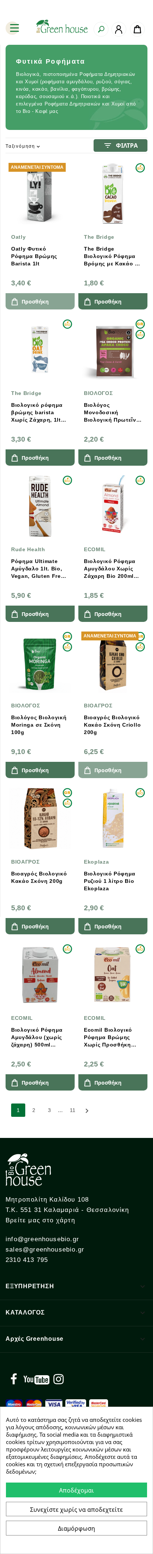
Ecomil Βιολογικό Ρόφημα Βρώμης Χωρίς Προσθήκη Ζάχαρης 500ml (108, 1037)
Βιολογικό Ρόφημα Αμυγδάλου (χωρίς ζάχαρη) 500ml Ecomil (37, 1037)
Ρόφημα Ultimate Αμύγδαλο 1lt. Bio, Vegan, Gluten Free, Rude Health (38, 569)
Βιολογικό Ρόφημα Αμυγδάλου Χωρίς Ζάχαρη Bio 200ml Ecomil (110, 569)
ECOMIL (95, 549)
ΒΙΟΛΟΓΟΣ (98, 393)
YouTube (36, 1379)
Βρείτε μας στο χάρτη (40, 1220)
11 (72, 1110)
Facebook (13, 1379)
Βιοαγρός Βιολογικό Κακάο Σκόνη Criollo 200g (112, 724)
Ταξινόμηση (23, 147)
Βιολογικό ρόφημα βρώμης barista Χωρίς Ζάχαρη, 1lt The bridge (37, 412)
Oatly (18, 237)
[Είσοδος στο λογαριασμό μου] (118, 29)
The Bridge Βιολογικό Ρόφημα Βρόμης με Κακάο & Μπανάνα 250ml (111, 256)
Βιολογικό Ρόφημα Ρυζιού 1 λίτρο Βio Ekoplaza (110, 881)
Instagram (58, 1379)
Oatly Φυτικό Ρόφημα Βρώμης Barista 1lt (34, 256)
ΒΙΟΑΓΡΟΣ (98, 706)
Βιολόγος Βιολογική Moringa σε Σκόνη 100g (39, 724)
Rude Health (28, 549)
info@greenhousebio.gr (42, 1239)
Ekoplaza (96, 862)
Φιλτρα (120, 145)
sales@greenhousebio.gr (45, 1249)
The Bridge (99, 237)
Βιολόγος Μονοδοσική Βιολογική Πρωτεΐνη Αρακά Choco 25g (112, 412)
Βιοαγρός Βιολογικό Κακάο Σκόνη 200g (39, 877)
